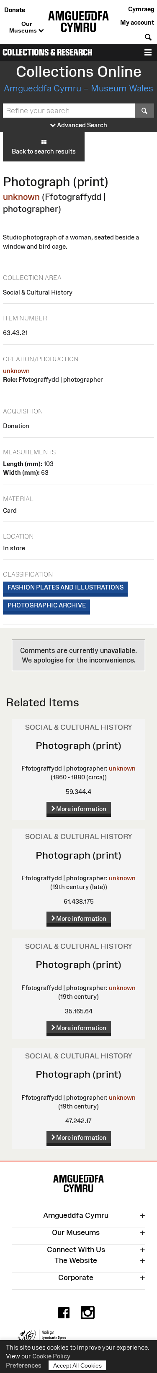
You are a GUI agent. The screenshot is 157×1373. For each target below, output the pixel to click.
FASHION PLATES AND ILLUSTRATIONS (66, 587)
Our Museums (24, 27)
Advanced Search (81, 124)
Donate (14, 9)
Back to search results (44, 151)
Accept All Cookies (77, 1365)
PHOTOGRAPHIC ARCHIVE (47, 605)
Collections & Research (48, 52)
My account (137, 22)
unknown (21, 197)
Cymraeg (141, 9)
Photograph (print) (78, 745)
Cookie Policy (51, 1356)
